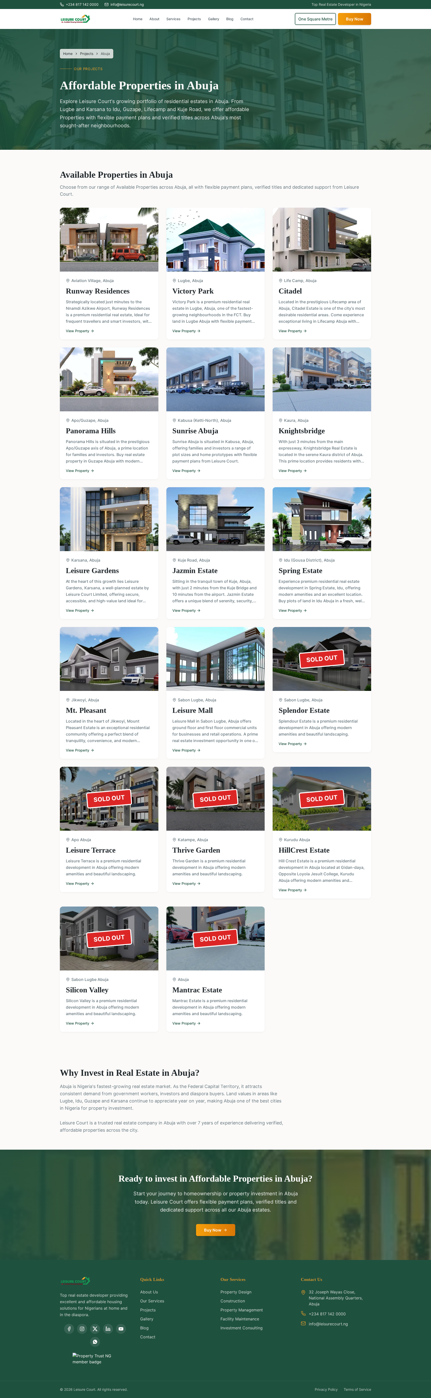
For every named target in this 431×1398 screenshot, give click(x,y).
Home (137, 19)
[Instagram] (82, 1329)
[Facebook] (69, 1329)
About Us (149, 1291)
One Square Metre (315, 18)
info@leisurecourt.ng (127, 4)
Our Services (152, 1300)
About (154, 19)
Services (173, 19)
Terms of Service (357, 1389)
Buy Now (354, 18)
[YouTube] (121, 1329)
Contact (246, 19)
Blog (229, 19)
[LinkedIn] (108, 1329)
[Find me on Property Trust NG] (95, 1359)
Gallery (213, 19)
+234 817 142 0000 (82, 4)
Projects (194, 19)
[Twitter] (95, 1329)
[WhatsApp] (95, 1342)
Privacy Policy (326, 1389)
